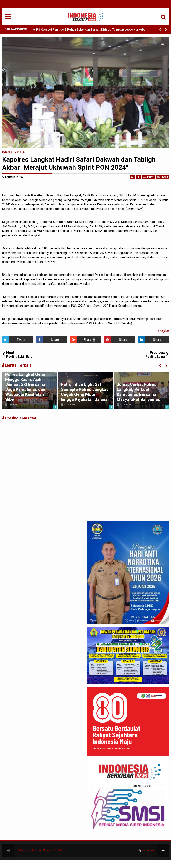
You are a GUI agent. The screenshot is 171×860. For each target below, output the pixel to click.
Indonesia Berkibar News (33, 850)
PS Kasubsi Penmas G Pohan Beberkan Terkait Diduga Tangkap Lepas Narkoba (90, 29)
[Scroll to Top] (163, 850)
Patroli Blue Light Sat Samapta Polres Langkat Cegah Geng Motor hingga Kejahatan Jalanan (85, 392)
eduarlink (148, 850)
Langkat (163, 331)
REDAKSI (59, 850)
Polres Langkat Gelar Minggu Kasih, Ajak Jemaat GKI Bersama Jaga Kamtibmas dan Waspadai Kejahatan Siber (25, 387)
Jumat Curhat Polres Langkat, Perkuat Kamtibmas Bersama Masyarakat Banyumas (138, 392)
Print (150, 177)
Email (164, 177)
